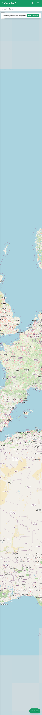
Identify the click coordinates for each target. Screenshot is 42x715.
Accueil (4, 9)
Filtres (36, 711)
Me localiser (34, 16)
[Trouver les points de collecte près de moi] (32, 3)
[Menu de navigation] (38, 3)
